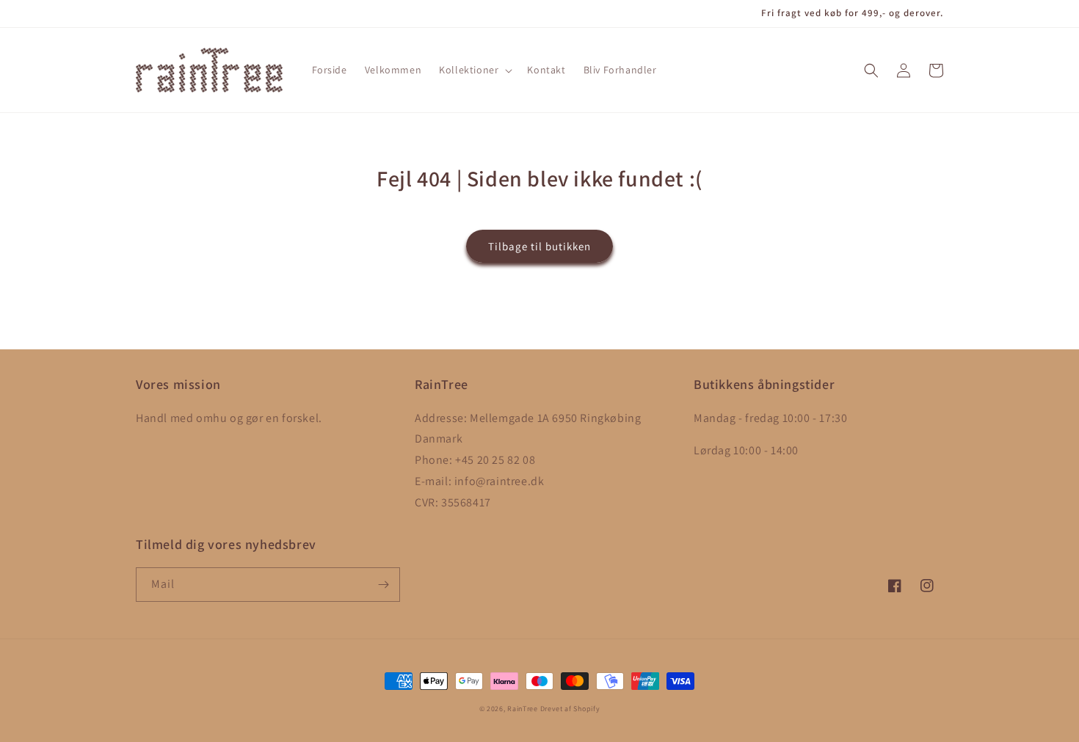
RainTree (522, 708)
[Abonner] (383, 584)
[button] (474, 69)
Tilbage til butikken (539, 246)
